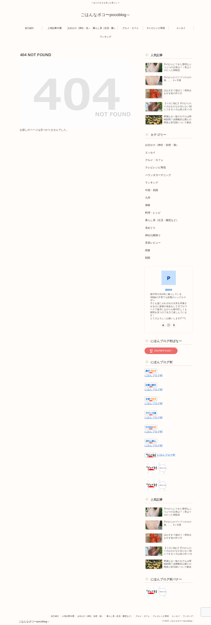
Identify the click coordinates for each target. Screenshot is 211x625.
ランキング (188, 616)
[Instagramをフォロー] (168, 325)
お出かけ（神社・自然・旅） (90, 616)
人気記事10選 (68, 616)
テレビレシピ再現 (161, 616)
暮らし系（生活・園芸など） (120, 616)
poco (168, 289)
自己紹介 (55, 616)
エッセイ (176, 616)
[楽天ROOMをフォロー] (174, 325)
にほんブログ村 (154, 375)
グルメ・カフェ (143, 616)
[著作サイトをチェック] (163, 325)
